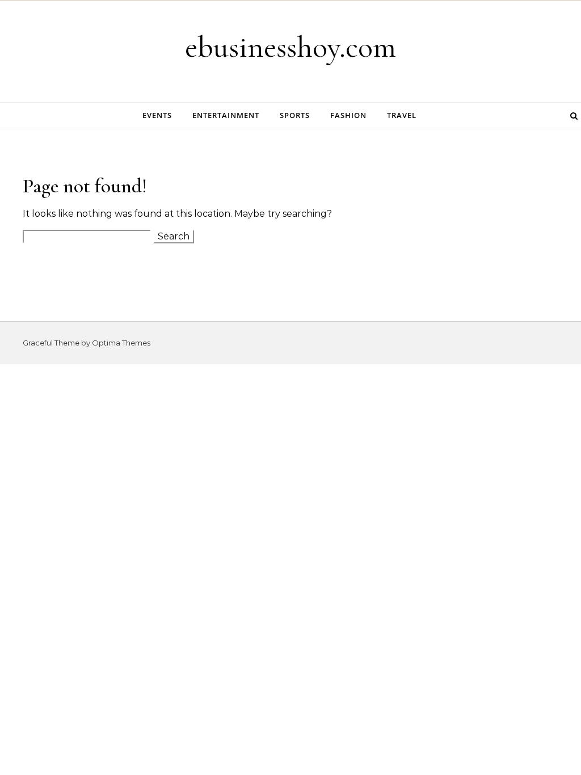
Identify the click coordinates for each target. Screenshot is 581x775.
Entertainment (225, 115)
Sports (295, 115)
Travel (401, 115)
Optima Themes (121, 342)
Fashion (348, 115)
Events (157, 115)
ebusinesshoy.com (290, 46)
